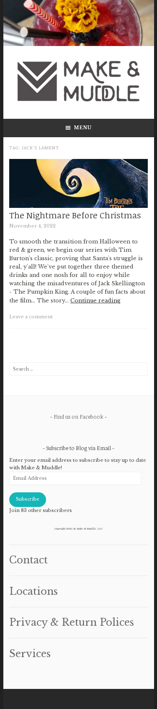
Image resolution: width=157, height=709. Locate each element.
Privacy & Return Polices (71, 622)
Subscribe (27, 499)
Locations (33, 591)
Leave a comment (31, 317)
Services (30, 654)
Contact (28, 560)
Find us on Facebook (78, 416)
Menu (83, 128)
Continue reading (95, 300)
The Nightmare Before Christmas (75, 215)
